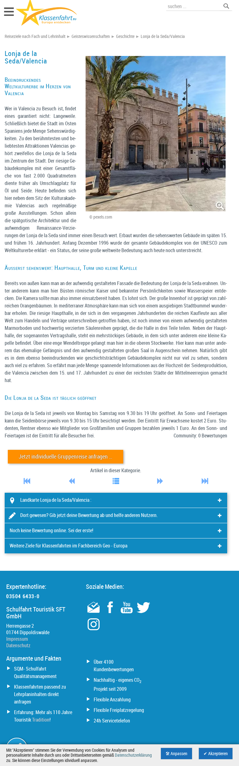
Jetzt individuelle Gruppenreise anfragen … (65, 456)
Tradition (40, 719)
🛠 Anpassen (176, 753)
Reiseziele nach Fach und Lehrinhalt (35, 36)
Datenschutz (18, 645)
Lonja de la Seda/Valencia (163, 36)
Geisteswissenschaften (91, 36)
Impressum (17, 638)
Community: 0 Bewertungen (200, 435)
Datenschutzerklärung (133, 755)
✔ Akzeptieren (216, 753)
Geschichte (125, 36)
